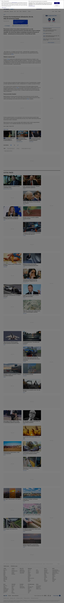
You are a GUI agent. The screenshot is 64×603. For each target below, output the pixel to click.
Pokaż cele (56, 5)
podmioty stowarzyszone (14, 2)
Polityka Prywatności (4, 7)
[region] (32, 4)
